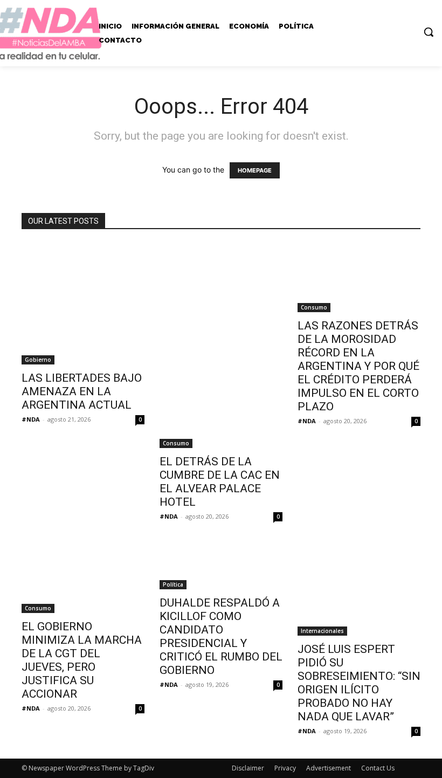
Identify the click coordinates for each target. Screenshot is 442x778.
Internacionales (322, 631)
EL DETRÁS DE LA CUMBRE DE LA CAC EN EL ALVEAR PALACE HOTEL (220, 481)
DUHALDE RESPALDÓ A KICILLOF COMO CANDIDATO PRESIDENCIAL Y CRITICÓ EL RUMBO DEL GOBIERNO (221, 636)
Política (173, 584)
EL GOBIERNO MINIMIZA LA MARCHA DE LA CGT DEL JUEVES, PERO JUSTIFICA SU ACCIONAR (82, 660)
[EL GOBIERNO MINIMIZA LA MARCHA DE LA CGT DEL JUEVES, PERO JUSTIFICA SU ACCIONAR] (83, 578)
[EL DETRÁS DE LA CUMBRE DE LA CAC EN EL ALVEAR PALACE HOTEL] (221, 345)
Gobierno (38, 359)
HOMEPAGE (255, 170)
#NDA (31, 419)
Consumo (176, 443)
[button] (428, 31)
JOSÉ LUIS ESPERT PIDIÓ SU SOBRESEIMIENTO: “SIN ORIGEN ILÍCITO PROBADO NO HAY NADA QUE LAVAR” (359, 683)
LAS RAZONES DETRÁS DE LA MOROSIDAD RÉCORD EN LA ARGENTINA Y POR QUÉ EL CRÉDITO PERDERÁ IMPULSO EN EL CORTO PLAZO (358, 366)
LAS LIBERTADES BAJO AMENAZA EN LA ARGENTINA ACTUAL (82, 391)
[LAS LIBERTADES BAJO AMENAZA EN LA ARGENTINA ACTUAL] (83, 303)
